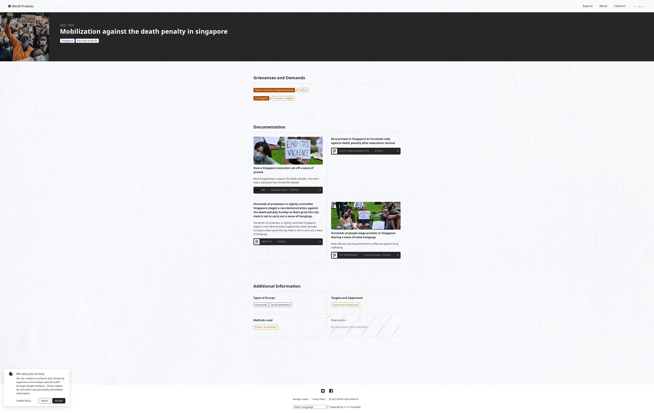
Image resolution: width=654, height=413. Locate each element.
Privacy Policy (318, 399)
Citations (619, 6)
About (603, 6)
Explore (588, 6)
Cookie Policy (23, 400)
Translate (355, 407)
